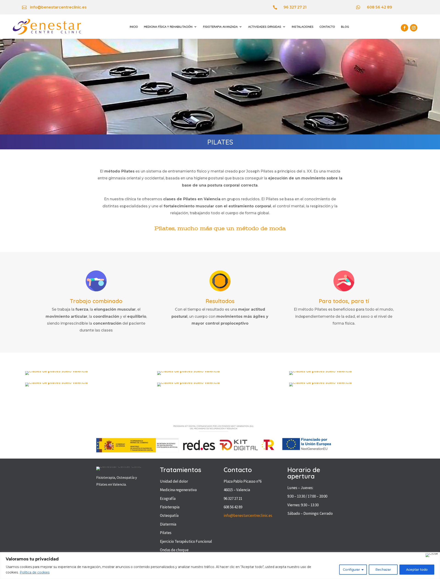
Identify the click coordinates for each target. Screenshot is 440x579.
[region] (220, 565)
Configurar (351, 570)
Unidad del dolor (174, 481)
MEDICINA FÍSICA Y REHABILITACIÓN (168, 26)
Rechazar (383, 570)
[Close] (432, 555)
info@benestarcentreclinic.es (248, 515)
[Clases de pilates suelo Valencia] (56, 371)
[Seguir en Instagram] (413, 27)
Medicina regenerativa (178, 489)
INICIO (134, 26)
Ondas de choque (174, 549)
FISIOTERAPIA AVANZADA (220, 26)
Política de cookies (35, 572)
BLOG (345, 26)
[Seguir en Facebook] (404, 27)
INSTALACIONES (303, 26)
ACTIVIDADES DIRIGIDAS (264, 26)
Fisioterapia (169, 506)
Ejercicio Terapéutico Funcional (186, 541)
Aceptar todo (417, 570)
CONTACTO (327, 26)
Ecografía (168, 498)
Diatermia (168, 524)
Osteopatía (169, 515)
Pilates (165, 532)
